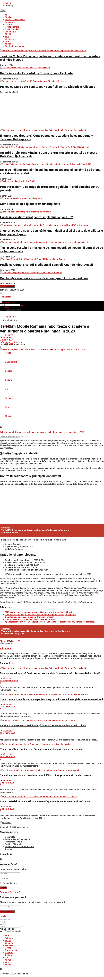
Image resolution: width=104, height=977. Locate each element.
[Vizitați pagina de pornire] (5, 296)
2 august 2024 (6, 340)
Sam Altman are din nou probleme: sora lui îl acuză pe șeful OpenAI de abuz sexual (45, 775)
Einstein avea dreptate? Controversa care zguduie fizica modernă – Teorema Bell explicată (50, 673)
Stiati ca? (9, 416)
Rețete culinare (12, 27)
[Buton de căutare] (22, 305)
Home (3, 320)
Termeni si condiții (13, 842)
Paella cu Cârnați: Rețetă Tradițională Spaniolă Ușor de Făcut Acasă (46, 265)
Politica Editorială (13, 844)
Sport (7, 41)
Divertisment (11, 362)
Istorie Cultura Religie (15, 19)
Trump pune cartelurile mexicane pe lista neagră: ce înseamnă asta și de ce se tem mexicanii (51, 699)
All (6, 15)
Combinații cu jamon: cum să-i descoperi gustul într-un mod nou (44, 278)
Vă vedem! (7, 337)
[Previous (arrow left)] (1, 921)
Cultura (8, 380)
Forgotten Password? (10, 892)
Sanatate (9, 335)
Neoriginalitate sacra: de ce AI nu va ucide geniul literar (30, 619)
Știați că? (9, 17)
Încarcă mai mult (7, 286)
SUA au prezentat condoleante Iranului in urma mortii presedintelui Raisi (38, 612)
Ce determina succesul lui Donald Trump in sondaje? (29, 617)
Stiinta (8, 940)
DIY (6, 389)
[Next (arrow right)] (4, 921)
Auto (7, 36)
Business (9, 39)
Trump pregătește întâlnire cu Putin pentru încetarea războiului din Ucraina (41, 749)
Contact (8, 849)
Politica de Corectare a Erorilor (19, 846)
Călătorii (9, 24)
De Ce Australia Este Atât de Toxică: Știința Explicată (36, 73)
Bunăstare (10, 22)
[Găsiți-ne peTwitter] (1, 427)
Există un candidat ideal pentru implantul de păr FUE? (36, 217)
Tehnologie (10, 32)
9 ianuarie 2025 (7, 783)
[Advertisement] (52, 111)
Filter (3, 10)
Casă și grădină (12, 29)
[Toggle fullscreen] (6, 919)
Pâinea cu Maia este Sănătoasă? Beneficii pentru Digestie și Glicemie (47, 86)
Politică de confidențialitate (17, 839)
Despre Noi (10, 837)
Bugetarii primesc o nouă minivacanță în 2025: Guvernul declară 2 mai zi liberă (43, 725)
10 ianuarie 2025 (7, 733)
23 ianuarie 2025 (7, 707)
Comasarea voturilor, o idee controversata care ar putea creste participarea (40, 614)
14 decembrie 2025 (9, 680)
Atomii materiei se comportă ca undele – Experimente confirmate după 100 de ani (45, 801)
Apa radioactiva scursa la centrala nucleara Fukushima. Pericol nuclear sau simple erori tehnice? (50, 622)
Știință (8, 34)
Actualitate (19, 342)
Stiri (7, 936)
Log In (3, 916)
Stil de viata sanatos (14, 46)
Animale (9, 44)
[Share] (4, 919)
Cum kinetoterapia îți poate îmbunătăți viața (30, 204)
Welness (9, 945)
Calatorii (9, 371)
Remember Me (10, 883)
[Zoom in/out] (9, 919)
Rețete (8, 353)
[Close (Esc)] (1, 919)
